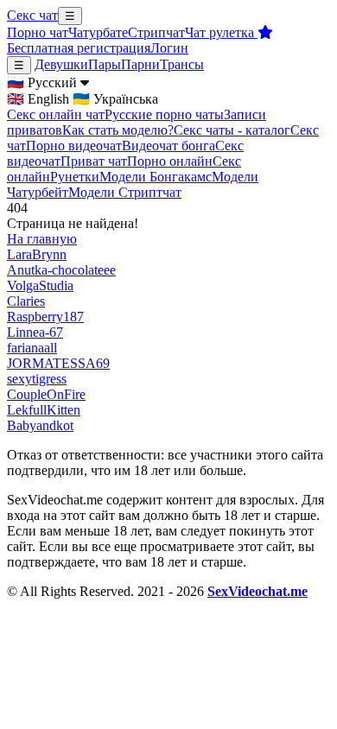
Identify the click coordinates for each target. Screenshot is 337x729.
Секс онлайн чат (56, 114)
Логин (169, 48)
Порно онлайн (170, 161)
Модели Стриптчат (124, 192)
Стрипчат (156, 32)
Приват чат (93, 161)
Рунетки (74, 176)
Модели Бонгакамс (155, 176)
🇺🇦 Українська (115, 99)
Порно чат (37, 32)
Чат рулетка (221, 32)
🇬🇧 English (38, 99)
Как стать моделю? (118, 130)
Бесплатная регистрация (78, 48)
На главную (42, 238)
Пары (104, 64)
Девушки (61, 64)
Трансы (182, 64)
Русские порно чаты (164, 114)
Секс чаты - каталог (232, 130)
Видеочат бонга (168, 145)
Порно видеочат (74, 145)
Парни (140, 64)
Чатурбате (98, 32)
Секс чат (32, 15)
